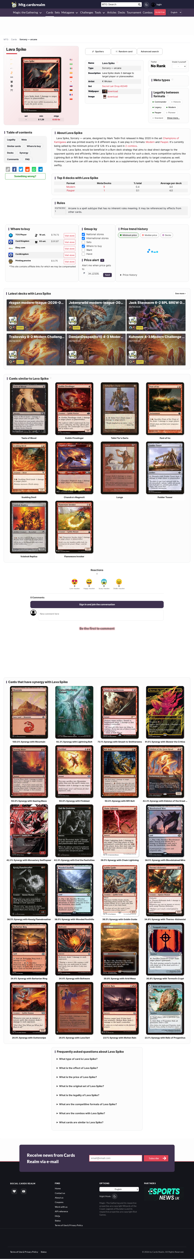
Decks (10, 152)
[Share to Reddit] (27, 169)
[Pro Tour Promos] (11, 68)
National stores (95, 234)
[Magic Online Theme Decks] (11, 86)
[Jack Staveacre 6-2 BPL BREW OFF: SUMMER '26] (132, 327)
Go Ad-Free (160, 12)
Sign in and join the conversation (97, 604)
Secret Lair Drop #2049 (114, 86)
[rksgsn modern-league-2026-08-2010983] (12, 327)
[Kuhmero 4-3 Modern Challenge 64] (132, 361)
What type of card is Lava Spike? (78, 1059)
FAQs (57, 1216)
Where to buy (34, 146)
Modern (150, 141)
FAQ (27, 159)
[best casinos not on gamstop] (164, 1194)
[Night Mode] (146, 4)
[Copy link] (8, 169)
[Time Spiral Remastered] (11, 72)
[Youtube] (24, 1192)
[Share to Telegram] (40, 169)
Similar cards (14, 146)
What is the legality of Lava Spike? (79, 1095)
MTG (6, 39)
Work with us (61, 1207)
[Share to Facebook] (14, 169)
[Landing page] (14, 5)
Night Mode (105, 1196)
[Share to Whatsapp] (34, 169)
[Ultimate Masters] (11, 77)
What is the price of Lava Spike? (78, 1077)
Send (107, 275)
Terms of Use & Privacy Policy (69, 1225)
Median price (151, 235)
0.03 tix (56, 119)
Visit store (69, 235)
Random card (125, 51)
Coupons (59, 1202)
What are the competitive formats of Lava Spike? (88, 1104)
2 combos (131, 145)
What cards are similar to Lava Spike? (81, 1122)
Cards (14, 39)
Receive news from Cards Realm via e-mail (51, 1158)
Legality (11, 139)
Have (89, 253)
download (112, 91)
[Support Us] (14, 1192)
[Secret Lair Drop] (11, 59)
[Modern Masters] (11, 81)
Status (58, 1221)
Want (89, 249)
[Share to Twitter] (21, 169)
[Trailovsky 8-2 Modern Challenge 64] (12, 361)
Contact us (60, 1193)
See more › (180, 293)
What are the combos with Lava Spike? (82, 1113)
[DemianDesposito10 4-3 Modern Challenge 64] (72, 361)
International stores (97, 238)
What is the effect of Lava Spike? (78, 1068)
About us (59, 1198)
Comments (13, 159)
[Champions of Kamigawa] (11, 90)
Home (58, 1189)
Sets (88, 242)
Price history (130, 274)
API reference (61, 1212)
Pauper (164, 141)
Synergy (24, 152)
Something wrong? (25, 176)
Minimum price (130, 235)
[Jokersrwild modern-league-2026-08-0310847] (71, 327)
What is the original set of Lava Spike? (81, 1086)
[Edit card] (116, 63)
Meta (24, 139)
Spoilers (99, 51)
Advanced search (150, 51)
